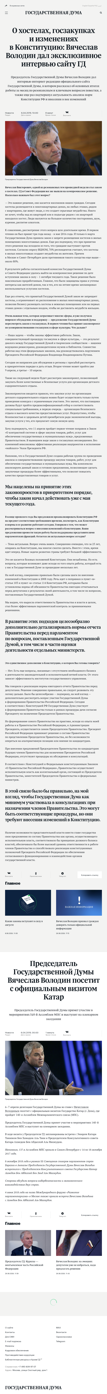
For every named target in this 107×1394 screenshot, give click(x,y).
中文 (96, 5)
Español (91, 5)
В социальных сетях (17, 5)
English (85, 5)
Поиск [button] (100, 12)
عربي (100, 5)
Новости (9, 113)
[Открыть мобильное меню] (6, 12)
